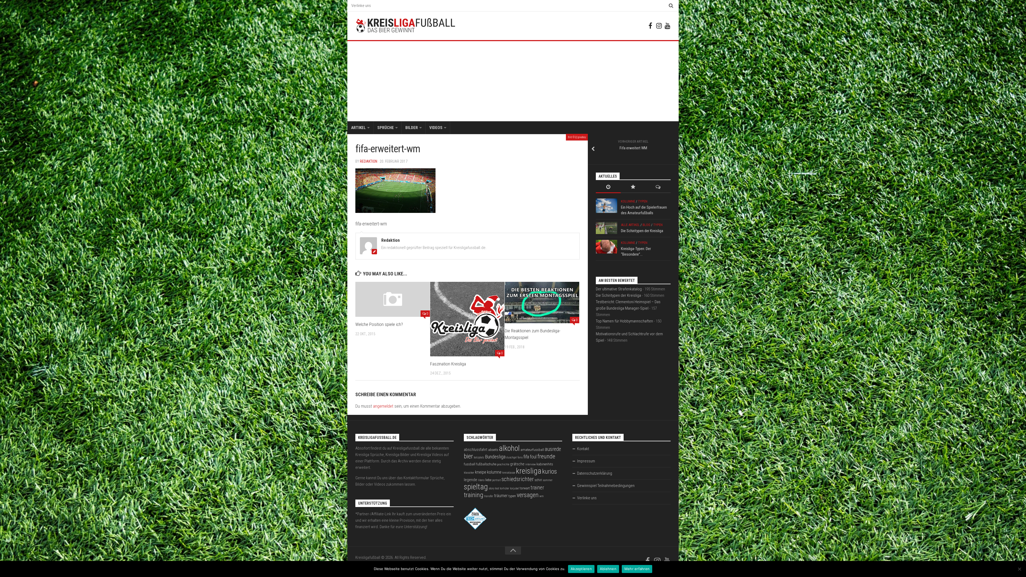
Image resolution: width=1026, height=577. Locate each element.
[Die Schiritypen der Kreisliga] (606, 228)
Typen (642, 201)
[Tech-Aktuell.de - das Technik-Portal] (475, 528)
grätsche (517, 464)
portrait (496, 480)
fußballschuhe (486, 464)
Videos (435, 127)
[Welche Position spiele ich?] (392, 299)
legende (470, 479)
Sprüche (385, 127)
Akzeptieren (581, 569)
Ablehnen (608, 569)
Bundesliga (495, 457)
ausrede (553, 449)
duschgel (511, 457)
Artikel (358, 127)
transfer (488, 496)
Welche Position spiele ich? (379, 324)
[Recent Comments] (658, 187)
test (497, 488)
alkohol (509, 448)
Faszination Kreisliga (448, 364)
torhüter (504, 488)
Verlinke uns (361, 5)
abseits (493, 450)
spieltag (476, 486)
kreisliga (528, 470)
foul (533, 456)
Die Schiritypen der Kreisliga (642, 230)
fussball (469, 464)
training (473, 495)
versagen (528, 495)
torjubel (514, 488)
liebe (488, 480)
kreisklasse (508, 472)
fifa (526, 457)
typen (512, 496)
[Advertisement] (513, 81)
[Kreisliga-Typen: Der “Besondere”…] (606, 247)
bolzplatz (479, 457)
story (491, 488)
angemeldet (383, 406)
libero (481, 480)
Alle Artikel (630, 225)
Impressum (586, 461)
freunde (546, 456)
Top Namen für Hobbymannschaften (624, 321)
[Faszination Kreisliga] (467, 319)
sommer (548, 480)
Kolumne (628, 201)
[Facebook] (650, 25)
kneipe (480, 472)
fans (520, 457)
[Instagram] (659, 25)
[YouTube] (667, 25)
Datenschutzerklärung (594, 473)
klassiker (469, 472)
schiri (538, 480)
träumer (501, 495)
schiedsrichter (518, 479)
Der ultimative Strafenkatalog (619, 289)
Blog (646, 225)
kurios (549, 471)
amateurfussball (532, 450)
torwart (525, 488)
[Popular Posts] (633, 187)
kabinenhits (545, 464)
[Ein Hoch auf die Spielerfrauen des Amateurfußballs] (606, 205)
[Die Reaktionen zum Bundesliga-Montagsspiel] (542, 302)
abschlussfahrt (475, 449)
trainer (537, 488)
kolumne (494, 472)
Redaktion (368, 161)
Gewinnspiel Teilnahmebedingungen (606, 485)
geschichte (503, 464)
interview (530, 464)
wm (541, 496)
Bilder (411, 127)
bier (468, 456)
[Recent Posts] (608, 187)
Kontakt (583, 448)
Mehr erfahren (637, 569)
